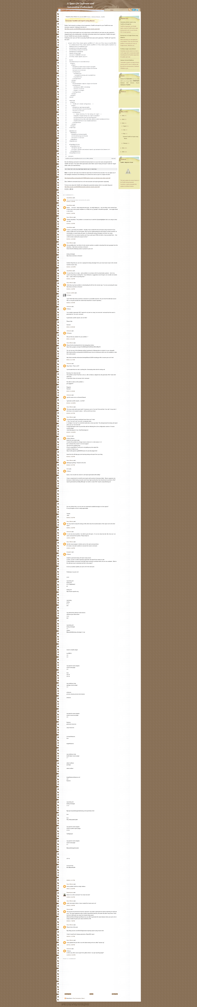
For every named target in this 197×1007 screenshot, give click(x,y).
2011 (123, 148)
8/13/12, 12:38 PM (71, 403)
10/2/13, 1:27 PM (71, 936)
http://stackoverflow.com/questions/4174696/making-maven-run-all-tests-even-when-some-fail (87, 178)
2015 (123, 115)
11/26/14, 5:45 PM (71, 955)
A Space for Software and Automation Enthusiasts (80, 5)
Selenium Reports (95, 16)
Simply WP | (71, 1004)
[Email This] (65, 189)
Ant (125, 78)
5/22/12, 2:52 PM (71, 278)
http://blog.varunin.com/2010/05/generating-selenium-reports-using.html (82, 29)
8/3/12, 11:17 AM (71, 359)
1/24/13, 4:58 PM (71, 538)
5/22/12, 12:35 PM (71, 267)
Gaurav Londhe (70, 292)
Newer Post (68, 994)
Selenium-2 (123, 84)
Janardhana (70, 197)
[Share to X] (69, 189)
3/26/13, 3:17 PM (71, 880)
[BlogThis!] (67, 189)
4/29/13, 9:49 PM (71, 905)
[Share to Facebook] (70, 189)
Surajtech (69, 552)
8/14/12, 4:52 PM (71, 456)
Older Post (114, 994)
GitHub (91, 158)
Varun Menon (70, 217)
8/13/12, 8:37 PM (71, 413)
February (125, 143)
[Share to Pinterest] (72, 189)
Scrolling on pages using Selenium (128, 48)
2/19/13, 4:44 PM (71, 548)
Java (138, 78)
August (125, 126)
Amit (68, 468)
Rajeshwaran (70, 892)
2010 (123, 151)
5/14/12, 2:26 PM (71, 213)
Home (111, 10)
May (124, 133)
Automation (129, 78)
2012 (123, 123)
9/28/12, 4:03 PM (71, 527)
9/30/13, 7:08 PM (71, 921)
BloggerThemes (85, 1004)
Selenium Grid (125, 82)
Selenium (136, 81)
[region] (90, 99)
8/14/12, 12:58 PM (71, 432)
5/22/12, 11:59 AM (71, 239)
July (124, 129)
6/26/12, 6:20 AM (71, 302)
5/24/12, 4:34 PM (71, 289)
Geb (133, 78)
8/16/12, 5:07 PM (71, 465)
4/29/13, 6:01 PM (71, 897)
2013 (123, 119)
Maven (89, 16)
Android (122, 78)
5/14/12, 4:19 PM (71, 223)
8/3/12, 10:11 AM (71, 339)
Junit (121, 80)
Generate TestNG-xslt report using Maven (80, 21)
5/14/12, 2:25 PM (71, 201)
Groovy (135, 78)
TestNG (103, 16)
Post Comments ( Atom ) (79, 998)
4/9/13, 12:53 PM (71, 888)
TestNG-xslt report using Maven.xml (73, 158)
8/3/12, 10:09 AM (71, 327)
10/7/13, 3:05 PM (71, 944)
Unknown (69, 306)
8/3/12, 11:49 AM (71, 391)
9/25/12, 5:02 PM (71, 517)
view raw (113, 158)
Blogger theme (77, 1004)
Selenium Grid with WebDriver (127, 60)
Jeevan (68, 909)
